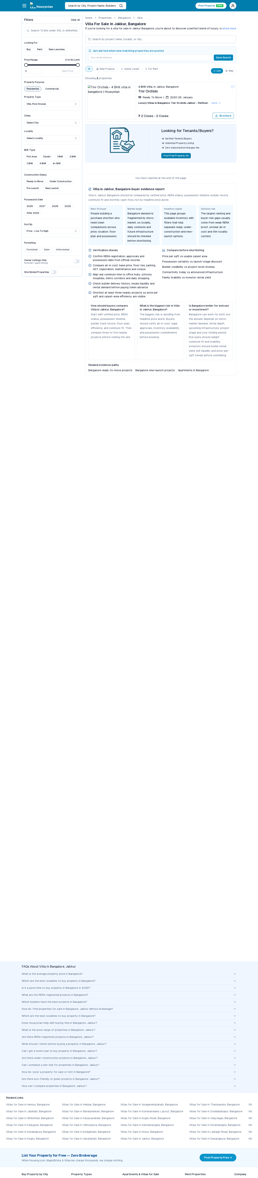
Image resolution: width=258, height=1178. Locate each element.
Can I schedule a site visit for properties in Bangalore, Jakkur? (60, 1064)
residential (33, 88)
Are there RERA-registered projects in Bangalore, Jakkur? (58, 1036)
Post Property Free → (218, 1157)
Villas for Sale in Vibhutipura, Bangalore (86, 1124)
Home (88, 17)
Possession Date (33, 199)
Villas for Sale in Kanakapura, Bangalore (31, 1131)
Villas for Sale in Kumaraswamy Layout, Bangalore (152, 1111)
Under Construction (61, 181)
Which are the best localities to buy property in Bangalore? (59, 980)
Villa (139, 17)
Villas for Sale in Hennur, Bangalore (28, 1104)
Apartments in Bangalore (193, 370)
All (89, 69)
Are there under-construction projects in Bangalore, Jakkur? (60, 1057)
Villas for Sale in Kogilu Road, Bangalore (145, 1118)
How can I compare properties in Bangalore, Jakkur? (54, 1085)
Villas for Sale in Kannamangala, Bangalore (147, 1124)
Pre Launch (33, 188)
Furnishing (30, 242)
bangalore (124, 17)
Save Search (223, 57)
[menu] (24, 5)
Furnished (32, 249)
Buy (29, 49)
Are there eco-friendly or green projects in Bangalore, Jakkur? (61, 1078)
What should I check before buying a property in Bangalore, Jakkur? (64, 1043)
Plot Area (32, 156)
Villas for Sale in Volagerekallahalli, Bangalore (149, 1104)
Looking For (31, 42)
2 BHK (73, 156)
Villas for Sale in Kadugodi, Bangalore (29, 1124)
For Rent (153, 69)
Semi (46, 249)
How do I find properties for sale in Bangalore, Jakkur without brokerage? (67, 1008)
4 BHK (42, 163)
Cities (27, 115)
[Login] (232, 5)
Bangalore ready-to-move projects (110, 370)
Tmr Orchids (148, 91)
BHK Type (29, 150)
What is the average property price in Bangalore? (52, 973)
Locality (28, 131)
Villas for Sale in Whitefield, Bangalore (30, 1118)
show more (229, 28)
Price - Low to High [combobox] (37, 231)
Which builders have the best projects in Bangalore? (54, 1001)
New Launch (52, 188)
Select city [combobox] (33, 122)
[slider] (26, 65)
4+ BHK (57, 163)
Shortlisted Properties (36, 272)
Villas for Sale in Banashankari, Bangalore (88, 1111)
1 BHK (60, 156)
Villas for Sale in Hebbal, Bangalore (84, 1104)
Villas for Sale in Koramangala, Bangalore (214, 1124)
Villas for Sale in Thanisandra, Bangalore (214, 1104)
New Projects (107, 69)
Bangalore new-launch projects (155, 370)
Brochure (225, 115)
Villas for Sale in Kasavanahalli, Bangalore (88, 1118)
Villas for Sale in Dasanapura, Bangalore (214, 1138)
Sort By (28, 224)
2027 (42, 206)
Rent (39, 49)
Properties (105, 17)
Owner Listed (131, 69)
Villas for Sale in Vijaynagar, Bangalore (213, 1118)
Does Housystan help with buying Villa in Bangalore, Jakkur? (59, 1022)
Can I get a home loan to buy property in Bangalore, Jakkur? (59, 1050)
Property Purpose (34, 82)
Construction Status (35, 174)
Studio (47, 156)
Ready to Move (35, 181)
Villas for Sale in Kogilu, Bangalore (27, 1138)
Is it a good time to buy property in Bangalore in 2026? (56, 987)
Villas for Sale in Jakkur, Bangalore (142, 1138)
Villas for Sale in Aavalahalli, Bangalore (86, 1138)
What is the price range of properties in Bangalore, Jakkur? (58, 1029)
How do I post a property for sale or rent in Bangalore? (56, 1071)
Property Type (32, 97)
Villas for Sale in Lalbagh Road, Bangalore (215, 1131)
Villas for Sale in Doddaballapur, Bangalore (215, 1111)
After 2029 (33, 213)
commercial (52, 88)
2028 (55, 206)
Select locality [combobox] (35, 138)
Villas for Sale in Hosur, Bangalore (142, 1131)
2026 (30, 206)
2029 (68, 206)
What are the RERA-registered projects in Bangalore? (55, 994)
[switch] (77, 261)
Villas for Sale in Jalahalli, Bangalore (29, 1111)
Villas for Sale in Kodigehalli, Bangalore (86, 1131)
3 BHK (30, 163)
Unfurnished (62, 249)
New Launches (57, 49)
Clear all (75, 20)
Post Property (210, 5)
